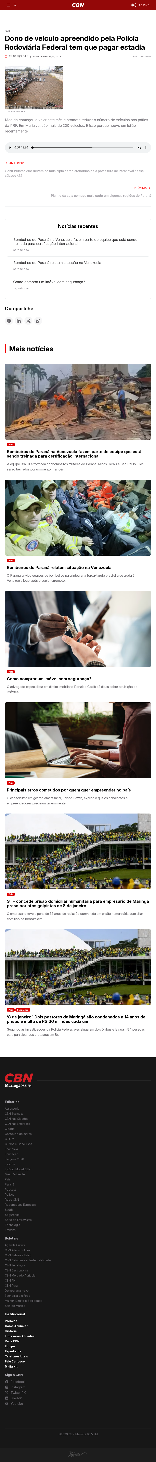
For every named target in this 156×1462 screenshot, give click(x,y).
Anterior (16, 163)
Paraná (9, 1184)
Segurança (22, 1010)
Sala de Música (15, 1305)
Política (9, 1194)
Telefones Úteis (16, 1356)
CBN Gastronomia (16, 1270)
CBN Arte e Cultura (17, 1250)
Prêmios (11, 1321)
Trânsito (10, 1230)
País (11, 444)
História (11, 1331)
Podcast (10, 1189)
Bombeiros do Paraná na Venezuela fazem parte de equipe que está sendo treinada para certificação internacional (75, 242)
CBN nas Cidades (16, 1118)
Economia (11, 1149)
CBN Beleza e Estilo (18, 1255)
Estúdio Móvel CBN (17, 1169)
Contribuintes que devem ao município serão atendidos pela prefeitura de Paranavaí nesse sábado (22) (74, 173)
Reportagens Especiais (20, 1204)
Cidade (10, 1128)
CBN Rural (11, 1285)
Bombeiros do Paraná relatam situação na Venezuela (57, 263)
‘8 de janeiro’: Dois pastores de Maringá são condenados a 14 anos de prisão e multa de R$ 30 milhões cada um (76, 1019)
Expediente (13, 1351)
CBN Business (14, 1113)
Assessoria (12, 1108)
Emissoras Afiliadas (20, 1336)
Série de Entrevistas (18, 1220)
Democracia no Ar (17, 1290)
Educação (11, 1154)
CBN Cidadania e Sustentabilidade (28, 1260)
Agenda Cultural (15, 1245)
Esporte (10, 1164)
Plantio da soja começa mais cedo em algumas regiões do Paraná (101, 196)
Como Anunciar (16, 1326)
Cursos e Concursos (18, 1144)
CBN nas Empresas (17, 1123)
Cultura (9, 1139)
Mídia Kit (11, 1366)
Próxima (140, 188)
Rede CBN (12, 1199)
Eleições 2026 (14, 1159)
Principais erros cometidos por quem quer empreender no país (69, 790)
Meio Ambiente (15, 1174)
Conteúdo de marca (18, 1134)
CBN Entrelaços (15, 1265)
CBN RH (10, 1280)
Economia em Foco (17, 1295)
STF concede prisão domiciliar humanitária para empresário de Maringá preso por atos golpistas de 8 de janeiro (78, 903)
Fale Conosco (15, 1361)
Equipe (10, 1346)
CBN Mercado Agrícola (20, 1275)
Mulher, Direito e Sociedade (23, 1300)
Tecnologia (12, 1225)
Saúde (9, 1209)
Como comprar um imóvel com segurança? (49, 282)
